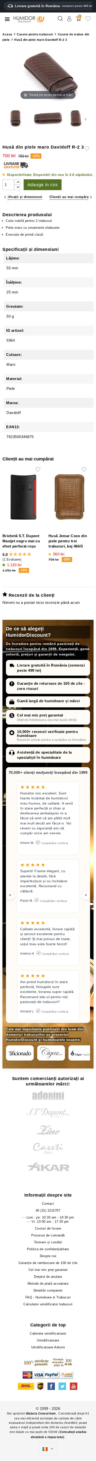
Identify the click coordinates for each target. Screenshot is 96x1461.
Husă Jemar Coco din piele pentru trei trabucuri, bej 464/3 (67, 541)
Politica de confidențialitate (48, 1249)
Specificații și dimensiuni (21, 197)
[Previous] (5, 197)
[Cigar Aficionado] (20, 1053)
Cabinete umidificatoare (48, 1333)
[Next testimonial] (85, 895)
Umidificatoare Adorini (48, 1347)
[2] (15, 554)
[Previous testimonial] (10, 895)
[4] (24, 554)
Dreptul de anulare (48, 1276)
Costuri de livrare (48, 1228)
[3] (20, 554)
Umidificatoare (48, 1340)
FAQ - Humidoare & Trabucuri (48, 1297)
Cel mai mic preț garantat (40, 715)
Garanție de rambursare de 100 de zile (48, 1263)
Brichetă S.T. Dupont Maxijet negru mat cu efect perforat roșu (21, 541)
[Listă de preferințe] (88, 20)
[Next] (91, 197)
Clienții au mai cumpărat (69, 197)
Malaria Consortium (41, 1413)
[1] (11, 554)
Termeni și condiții (48, 1242)
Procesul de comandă (48, 1235)
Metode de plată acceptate (48, 1283)
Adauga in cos (42, 184)
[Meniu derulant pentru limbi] (48, 1449)
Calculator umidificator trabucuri (48, 1304)
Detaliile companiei (48, 1290)
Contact (48, 1203)
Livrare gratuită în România (53, 6)
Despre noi (48, 1256)
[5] (29, 554)
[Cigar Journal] (51, 1053)
